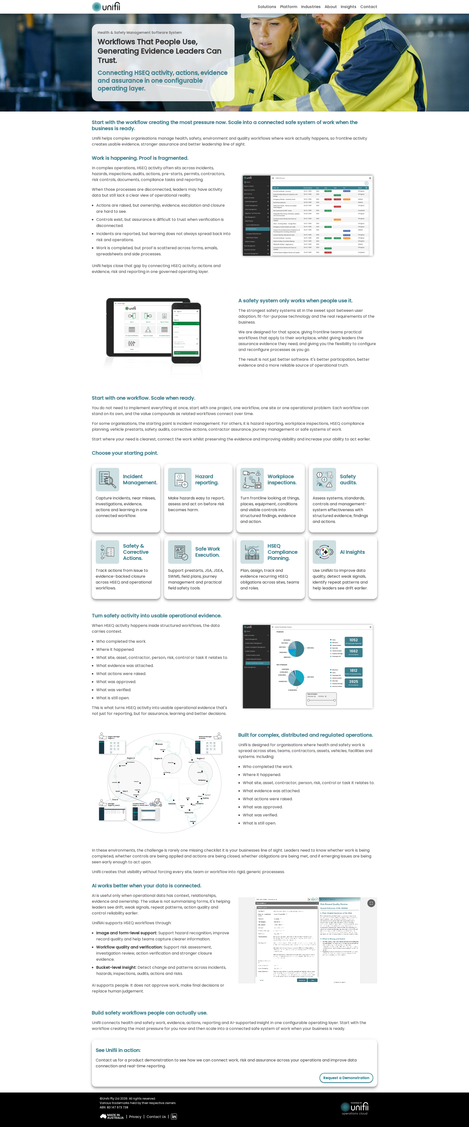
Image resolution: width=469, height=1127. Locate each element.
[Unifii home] (106, 7)
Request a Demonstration (346, 1077)
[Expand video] (371, 903)
